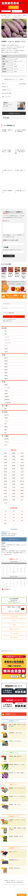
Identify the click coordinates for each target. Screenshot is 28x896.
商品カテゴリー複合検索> (14, 611)
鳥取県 (5, 487)
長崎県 (22, 493)
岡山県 (5, 484)
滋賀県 (5, 478)
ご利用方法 (24, 15)
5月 (14, 514)
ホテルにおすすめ (14, 633)
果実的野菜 (7, 399)
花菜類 (6, 378)
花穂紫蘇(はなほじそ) (14, 859)
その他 (5, 503)
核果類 (6, 393)
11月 (14, 520)
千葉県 (22, 462)
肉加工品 (7, 415)
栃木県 (13, 462)
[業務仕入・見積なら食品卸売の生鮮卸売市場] (14, 4)
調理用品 (7, 438)
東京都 (13, 465)
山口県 (13, 487)
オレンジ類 (7, 387)
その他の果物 (8, 402)
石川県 (22, 471)
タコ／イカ (7, 339)
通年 (5, 523)
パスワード (5, 308)
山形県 (13, 459)
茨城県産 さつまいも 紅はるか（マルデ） (3, 275)
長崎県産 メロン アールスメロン (17, 788)
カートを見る (14, 7)
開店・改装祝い (14, 637)
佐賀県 (13, 493)
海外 (22, 499)
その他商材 (5, 436)
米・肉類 (5, 405)
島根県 (22, 484)
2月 (14, 511)
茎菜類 (6, 366)
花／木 (6, 444)
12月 (22, 520)
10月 (5, 520)
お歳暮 (14, 624)
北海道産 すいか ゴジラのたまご (17, 796)
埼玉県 (5, 465)
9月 (22, 517)
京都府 (13, 478)
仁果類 (6, 390)
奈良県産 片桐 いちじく (15, 804)
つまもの (7, 441)
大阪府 (22, 478)
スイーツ (7, 420)
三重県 (22, 475)
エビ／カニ (7, 337)
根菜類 (6, 363)
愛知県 (13, 475)
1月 (5, 511)
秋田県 (5, 456)
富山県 (13, 471)
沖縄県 (13, 499)
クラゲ (6, 345)
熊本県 (13, 496)
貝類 (6, 334)
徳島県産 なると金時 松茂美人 (16, 772)
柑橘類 (6, 384)
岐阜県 (13, 468)
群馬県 (22, 459)
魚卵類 (6, 351)
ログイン (17, 79)
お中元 (14, 620)
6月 (22, 514)
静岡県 (5, 468)
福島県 (22, 456)
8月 (14, 517)
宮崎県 (22, 496)
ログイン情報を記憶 (9, 312)
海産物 (6, 418)
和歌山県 (22, 481)
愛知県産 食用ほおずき (14, 868)
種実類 (6, 375)
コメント (6, 220)
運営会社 (13, 880)
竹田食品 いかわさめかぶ (15, 741)
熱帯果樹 (7, 396)
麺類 (6, 429)
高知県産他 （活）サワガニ (15, 732)
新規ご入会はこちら (7, 321)
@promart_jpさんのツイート (7, 650)
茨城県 (5, 459)
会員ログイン (10, 15)
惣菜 (6, 423)
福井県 (5, 475)
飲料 (6, 432)
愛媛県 (22, 490)
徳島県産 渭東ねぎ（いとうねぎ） (17, 764)
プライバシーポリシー (20, 880)
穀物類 (6, 372)
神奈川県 (22, 465)
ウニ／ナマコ (8, 342)
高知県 (5, 490)
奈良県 (13, 481)
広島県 (13, 484)
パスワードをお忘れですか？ (9, 319)
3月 (22, 511)
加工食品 (5, 412)
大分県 (5, 496)
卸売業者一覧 (7, 880)
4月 (5, 514)
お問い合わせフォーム (14, 539)
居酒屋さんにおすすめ (14, 629)
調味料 (6, 426)
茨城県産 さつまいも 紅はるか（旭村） (24, 275)
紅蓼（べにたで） (13, 851)
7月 (5, 517)
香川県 (22, 487)
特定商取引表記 (20, 882)
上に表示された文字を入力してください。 (12, 249)
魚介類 (4, 328)
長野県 (22, 468)
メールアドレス (6, 303)
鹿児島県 (5, 499)
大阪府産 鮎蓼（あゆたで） (15, 756)
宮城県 (13, 456)
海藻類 (6, 348)
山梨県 (5, 462)
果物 (4, 381)
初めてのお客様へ (17, 15)
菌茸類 (6, 369)
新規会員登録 (4, 15)
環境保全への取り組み (11, 882)
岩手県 (22, 453)
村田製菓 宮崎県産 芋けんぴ (16, 836)
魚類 (6, 331)
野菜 (4, 355)
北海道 (5, 453)
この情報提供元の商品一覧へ (14, 113)
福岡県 (5, 493)
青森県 (13, 453)
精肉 (6, 408)
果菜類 (6, 360)
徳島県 (13, 490)
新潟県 (5, 471)
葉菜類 (6, 358)
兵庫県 (5, 481)
